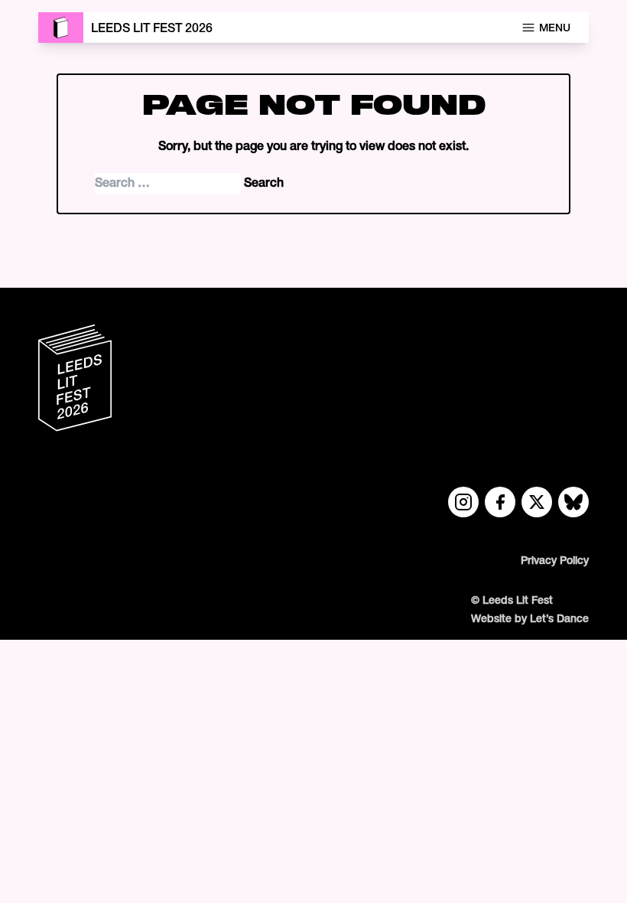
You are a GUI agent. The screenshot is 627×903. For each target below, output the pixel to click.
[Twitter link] (536, 502)
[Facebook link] (500, 502)
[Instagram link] (463, 502)
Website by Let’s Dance (530, 619)
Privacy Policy (555, 561)
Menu (554, 29)
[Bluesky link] (573, 502)
